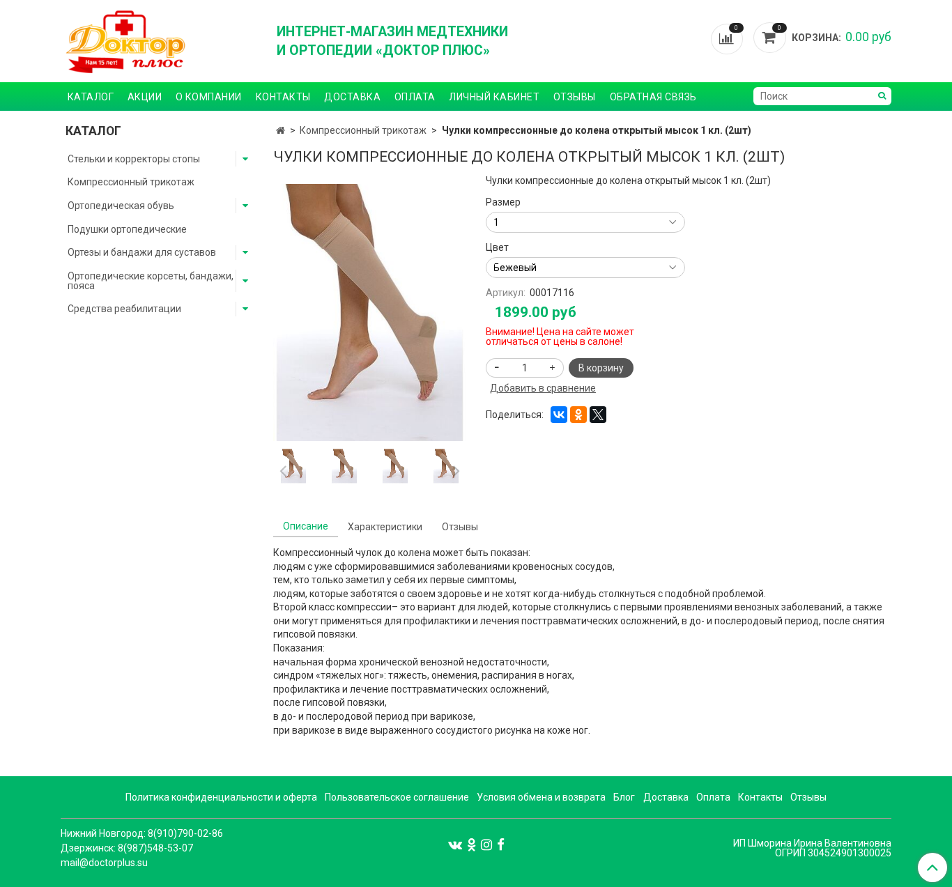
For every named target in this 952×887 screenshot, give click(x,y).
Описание (305, 526)
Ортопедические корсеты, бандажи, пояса (150, 280)
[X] (598, 414)
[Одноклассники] (578, 414)
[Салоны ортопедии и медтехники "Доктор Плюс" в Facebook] (501, 844)
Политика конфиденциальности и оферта (221, 797)
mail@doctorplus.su (104, 862)
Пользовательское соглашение (397, 797)
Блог (624, 797)
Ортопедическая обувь (121, 205)
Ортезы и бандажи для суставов (142, 252)
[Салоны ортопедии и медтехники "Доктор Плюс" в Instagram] (486, 844)
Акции (145, 96)
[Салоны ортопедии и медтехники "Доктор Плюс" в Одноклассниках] (471, 844)
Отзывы (574, 96)
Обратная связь (653, 96)
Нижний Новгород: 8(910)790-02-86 (142, 833)
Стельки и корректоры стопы (134, 158)
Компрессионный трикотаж (363, 130)
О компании (209, 96)
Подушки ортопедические (127, 229)
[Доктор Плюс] (159, 41)
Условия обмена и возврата (541, 797)
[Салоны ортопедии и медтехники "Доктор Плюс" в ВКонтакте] (455, 844)
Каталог (91, 96)
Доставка (352, 96)
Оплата (415, 96)
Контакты (283, 96)
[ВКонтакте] (559, 414)
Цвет (497, 247)
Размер (503, 202)
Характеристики (385, 526)
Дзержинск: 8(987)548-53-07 (127, 848)
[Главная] (280, 130)
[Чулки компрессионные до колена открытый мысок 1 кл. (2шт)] (369, 311)
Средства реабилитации (124, 308)
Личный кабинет (494, 96)
